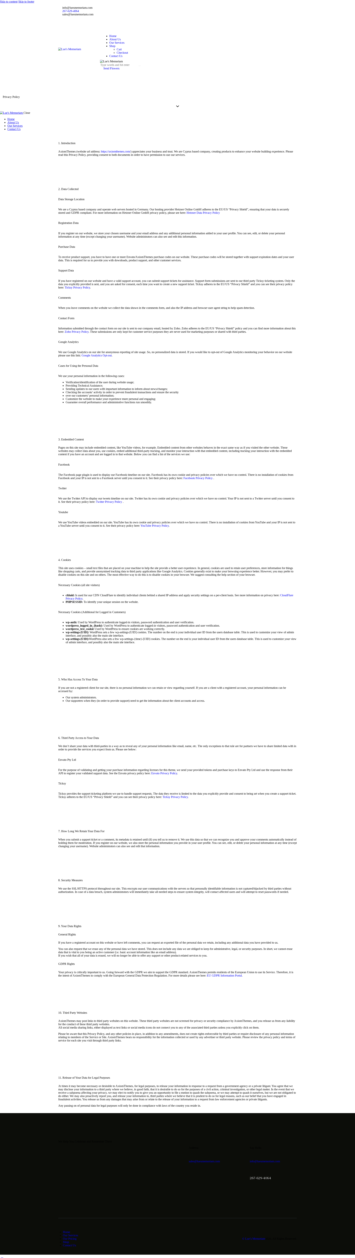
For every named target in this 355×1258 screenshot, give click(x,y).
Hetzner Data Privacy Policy (203, 212)
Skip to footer (26, 1)
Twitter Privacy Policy (109, 501)
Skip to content (9, 1)
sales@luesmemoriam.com (204, 1161)
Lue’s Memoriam (255, 1238)
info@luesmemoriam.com (265, 1161)
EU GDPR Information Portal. (225, 975)
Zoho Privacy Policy (77, 331)
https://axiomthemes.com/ (116, 151)
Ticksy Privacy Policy (77, 287)
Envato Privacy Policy (164, 773)
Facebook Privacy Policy (198, 478)
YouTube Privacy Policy (155, 525)
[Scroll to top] (2, 1256)
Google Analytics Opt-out (97, 355)
